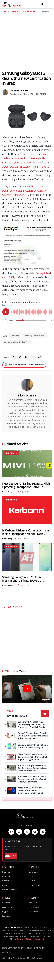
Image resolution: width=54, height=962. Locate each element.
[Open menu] (49, 4)
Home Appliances (10, 889)
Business (6, 903)
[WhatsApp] (33, 357)
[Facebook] (13, 357)
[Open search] (42, 4)
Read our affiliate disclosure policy (31, 939)
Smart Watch (34, 885)
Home (5, 12)
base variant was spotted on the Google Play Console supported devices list (24, 158)
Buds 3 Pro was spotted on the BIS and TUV (26, 166)
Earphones (15, 12)
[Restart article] (5, 320)
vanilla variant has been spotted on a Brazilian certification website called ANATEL (25, 190)
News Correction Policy (12, 947)
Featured (6, 916)
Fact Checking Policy (35, 947)
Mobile (32, 881)
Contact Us (34, 907)
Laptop (32, 876)
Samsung (15, 335)
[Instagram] (27, 832)
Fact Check (7, 907)
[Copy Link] (39, 357)
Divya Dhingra (27, 395)
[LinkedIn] (26, 357)
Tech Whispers (29, 12)
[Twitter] (19, 832)
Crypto (5, 911)
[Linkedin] (43, 832)
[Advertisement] (27, 42)
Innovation (7, 876)
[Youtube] (35, 832)
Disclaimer (33, 911)
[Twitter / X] (19, 357)
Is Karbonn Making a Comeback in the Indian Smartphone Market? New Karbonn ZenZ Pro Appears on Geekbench (25, 532)
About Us (33, 903)
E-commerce (7, 881)
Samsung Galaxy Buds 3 (34, 335)
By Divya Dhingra (19, 90)
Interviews (7, 872)
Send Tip (9, 856)
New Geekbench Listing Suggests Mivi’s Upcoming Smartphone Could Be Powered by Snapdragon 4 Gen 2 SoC (26, 485)
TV (30, 889)
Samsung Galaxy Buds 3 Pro (16, 341)
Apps (4, 885)
